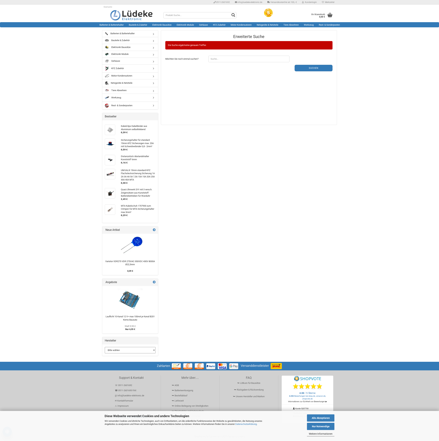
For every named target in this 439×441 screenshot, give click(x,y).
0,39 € (130, 271)
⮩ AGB (175, 385)
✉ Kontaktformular (124, 400)
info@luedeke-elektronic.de (249, 2)
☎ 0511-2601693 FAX (126, 390)
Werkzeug (309, 25)
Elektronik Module (185, 25)
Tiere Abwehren (291, 25)
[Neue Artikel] (154, 230)
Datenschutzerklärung (246, 424)
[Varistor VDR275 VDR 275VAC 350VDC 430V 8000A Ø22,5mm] (130, 246)
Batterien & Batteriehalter (111, 25)
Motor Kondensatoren (241, 25)
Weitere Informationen (321, 433)
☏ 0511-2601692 (123, 385)
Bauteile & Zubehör (138, 25)
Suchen (313, 68)
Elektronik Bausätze (161, 25)
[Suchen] (233, 15)
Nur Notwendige (321, 426)
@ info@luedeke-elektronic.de (129, 395)
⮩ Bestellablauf (179, 395)
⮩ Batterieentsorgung (182, 390)
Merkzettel (329, 2)
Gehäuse (203, 25)
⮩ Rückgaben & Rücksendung (249, 389)
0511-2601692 (223, 2)
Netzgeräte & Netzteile (267, 25)
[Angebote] (154, 282)
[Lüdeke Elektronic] (131, 15)
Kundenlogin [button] (310, 2)
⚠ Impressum (122, 406)
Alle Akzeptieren (321, 418)
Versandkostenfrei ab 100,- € (283, 2)
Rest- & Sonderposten (329, 25)
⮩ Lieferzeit (178, 400)
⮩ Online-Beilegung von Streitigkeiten (190, 406)
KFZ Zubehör (219, 25)
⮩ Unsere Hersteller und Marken (249, 396)
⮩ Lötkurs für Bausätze (248, 383)
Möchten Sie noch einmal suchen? (182, 59)
